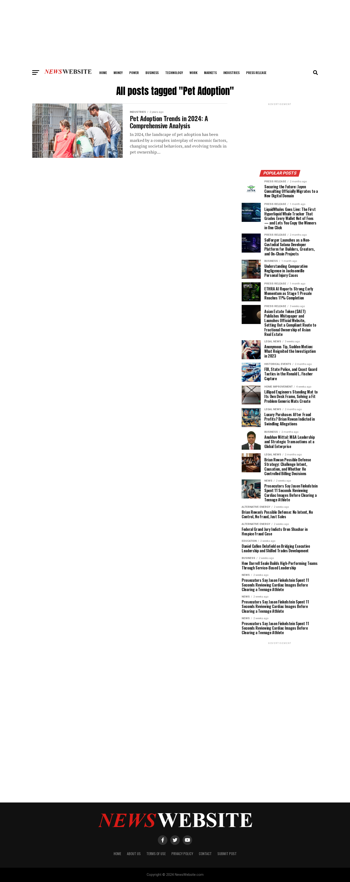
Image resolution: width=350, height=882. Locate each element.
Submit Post (227, 853)
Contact (205, 853)
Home (103, 72)
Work (193, 72)
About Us (134, 853)
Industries (231, 72)
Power (134, 72)
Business (152, 72)
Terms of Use (156, 853)
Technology (174, 72)
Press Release (256, 72)
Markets (210, 72)
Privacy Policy (182, 853)
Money (118, 72)
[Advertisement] (175, 33)
